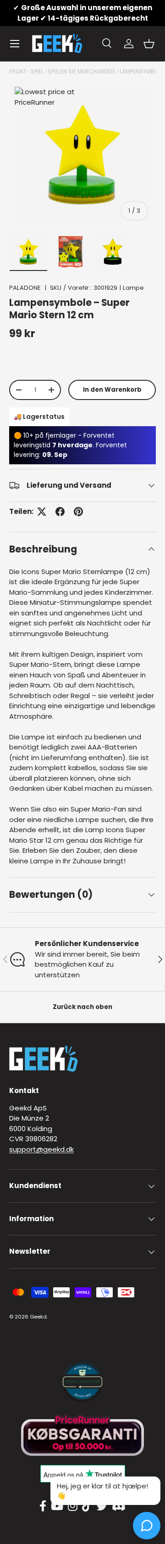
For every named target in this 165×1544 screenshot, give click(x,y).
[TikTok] (87, 1506)
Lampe (133, 287)
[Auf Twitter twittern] (42, 511)
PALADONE (25, 287)
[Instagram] (72, 1506)
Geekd (38, 1316)
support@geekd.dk (41, 1149)
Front (18, 71)
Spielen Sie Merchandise (82, 71)
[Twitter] (101, 1506)
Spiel (37, 71)
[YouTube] (57, 1506)
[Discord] (119, 1506)
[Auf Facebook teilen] (60, 511)
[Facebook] (42, 1506)
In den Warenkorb (112, 389)
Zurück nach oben (82, 1007)
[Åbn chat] (146, 1525)
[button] (149, 44)
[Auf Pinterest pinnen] (78, 511)
